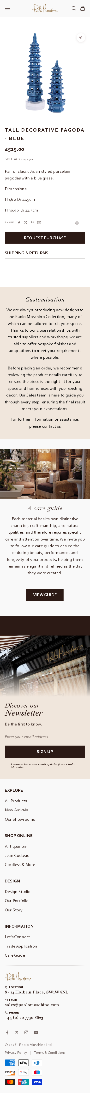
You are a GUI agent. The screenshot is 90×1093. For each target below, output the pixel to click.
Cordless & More (20, 864)
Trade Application (21, 945)
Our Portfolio (17, 900)
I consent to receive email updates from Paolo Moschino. (42, 766)
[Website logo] (18, 976)
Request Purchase (45, 237)
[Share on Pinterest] (32, 222)
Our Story (14, 909)
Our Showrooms (20, 819)
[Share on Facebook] (19, 222)
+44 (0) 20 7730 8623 (24, 1017)
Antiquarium (16, 846)
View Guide (45, 594)
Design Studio (17, 891)
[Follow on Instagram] (26, 1032)
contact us (51, 426)
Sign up (45, 751)
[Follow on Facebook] (7, 1032)
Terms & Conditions (49, 1052)
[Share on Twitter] (26, 222)
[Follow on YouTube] (36, 1032)
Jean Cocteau (17, 855)
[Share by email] (39, 222)
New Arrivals (16, 809)
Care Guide (15, 955)
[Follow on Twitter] (16, 1032)
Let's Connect (17, 936)
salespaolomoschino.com (32, 1005)
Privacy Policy (16, 1052)
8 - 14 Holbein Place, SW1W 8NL (36, 992)
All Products (16, 800)
